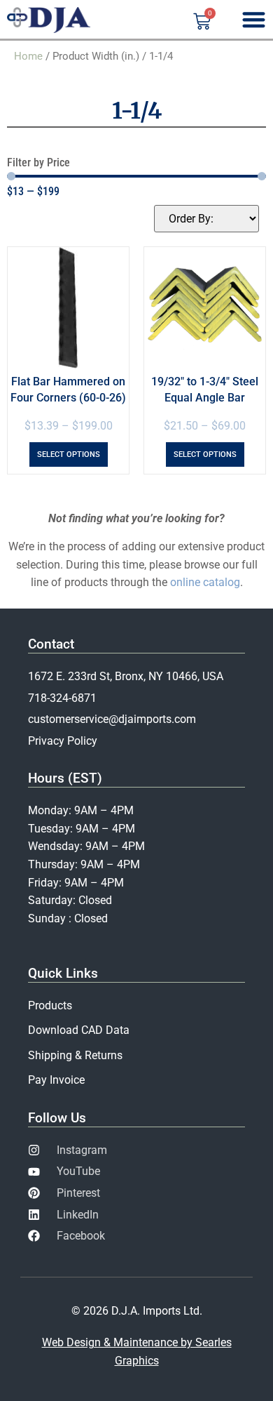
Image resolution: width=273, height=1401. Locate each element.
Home (28, 56)
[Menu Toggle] (253, 19)
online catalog (205, 582)
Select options (68, 454)
